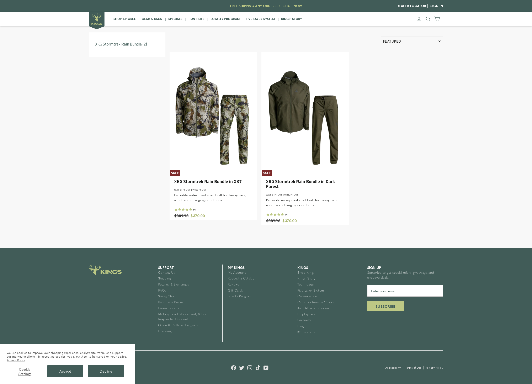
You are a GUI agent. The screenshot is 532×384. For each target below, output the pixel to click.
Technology (305, 284)
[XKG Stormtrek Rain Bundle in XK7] (213, 111)
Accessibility (393, 367)
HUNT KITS (196, 19)
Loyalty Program (239, 296)
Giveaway (304, 320)
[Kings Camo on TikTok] (257, 367)
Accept (65, 371)
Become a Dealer (170, 302)
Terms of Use (414, 367)
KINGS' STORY (291, 19)
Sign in (436, 6)
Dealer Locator (169, 308)
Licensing (165, 331)
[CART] (437, 19)
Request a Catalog (241, 278)
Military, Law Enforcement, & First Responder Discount (183, 317)
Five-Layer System (310, 290)
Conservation (307, 296)
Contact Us (166, 272)
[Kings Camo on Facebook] (233, 367)
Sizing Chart (167, 296)
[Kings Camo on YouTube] (266, 367)
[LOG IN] (419, 19)
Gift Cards (235, 290)
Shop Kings (305, 272)
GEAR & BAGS (152, 19)
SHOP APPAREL (124, 19)
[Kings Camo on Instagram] (249, 367)
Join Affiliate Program (313, 308)
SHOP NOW (292, 6)
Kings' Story (306, 278)
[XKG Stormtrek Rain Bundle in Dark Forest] (305, 111)
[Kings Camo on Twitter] (241, 367)
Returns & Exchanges (173, 284)
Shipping (164, 278)
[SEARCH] (428, 19)
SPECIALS (175, 19)
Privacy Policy (16, 360)
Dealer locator (411, 6)
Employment (306, 314)
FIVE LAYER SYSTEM (260, 19)
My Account (237, 272)
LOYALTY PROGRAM (225, 19)
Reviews (233, 284)
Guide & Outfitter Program (178, 325)
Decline (106, 371)
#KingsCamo (306, 332)
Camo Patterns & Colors (315, 302)
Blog (300, 326)
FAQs (162, 290)
